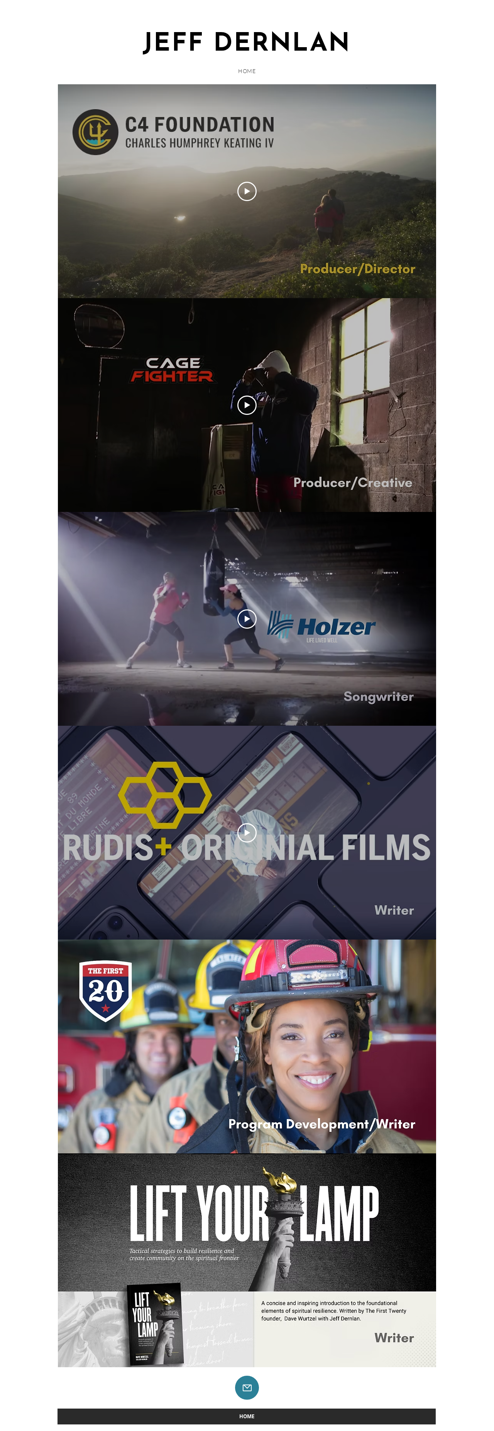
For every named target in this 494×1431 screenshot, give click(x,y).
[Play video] (247, 191)
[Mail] (247, 1388)
